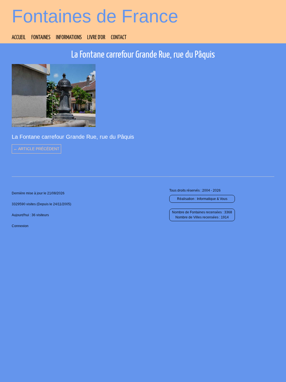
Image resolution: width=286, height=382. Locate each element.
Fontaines (40, 37)
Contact (119, 37)
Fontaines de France (95, 16)
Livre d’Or (96, 37)
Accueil (19, 37)
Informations (69, 37)
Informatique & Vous (212, 199)
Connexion (20, 226)
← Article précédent (36, 149)
